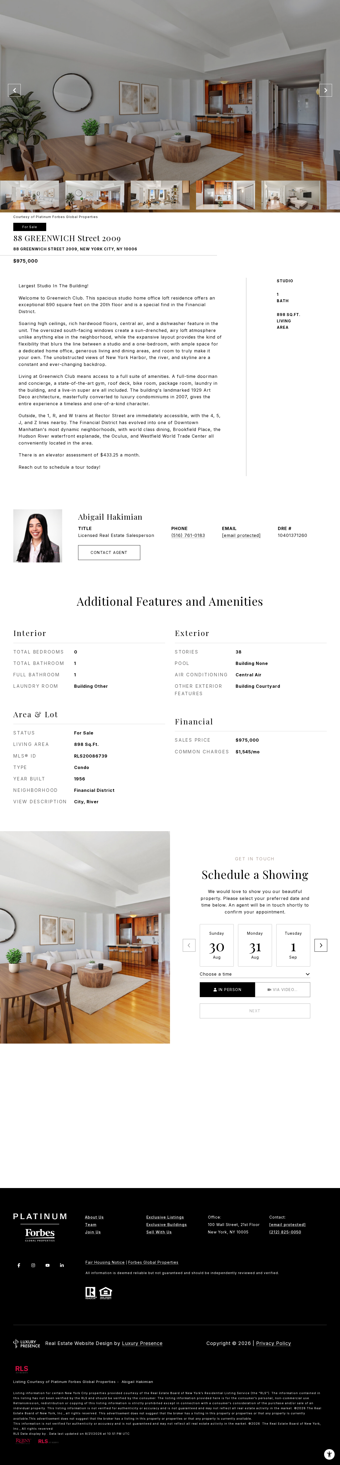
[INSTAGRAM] (33, 1265)
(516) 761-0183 (188, 535)
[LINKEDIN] (61, 1265)
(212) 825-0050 (285, 1232)
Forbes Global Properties (153, 1262)
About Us (94, 1217)
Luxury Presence (142, 1343)
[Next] (320, 945)
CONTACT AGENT (109, 552)
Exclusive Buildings (166, 1225)
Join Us (93, 1232)
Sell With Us (159, 1232)
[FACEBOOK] (18, 1265)
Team (90, 1225)
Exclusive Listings (165, 1217)
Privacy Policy (273, 1343)
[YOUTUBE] (47, 1265)
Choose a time (216, 974)
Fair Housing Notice (105, 1262)
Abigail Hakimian (110, 516)
